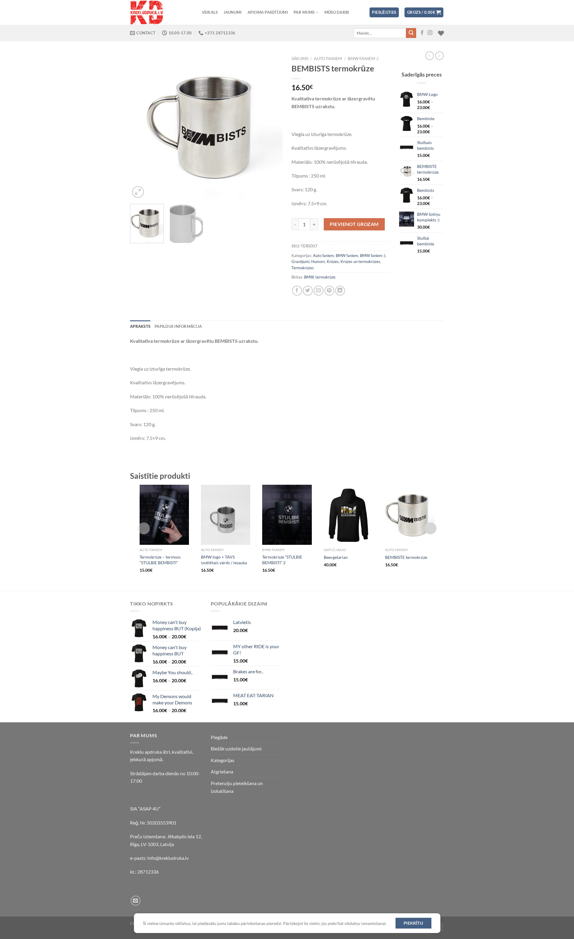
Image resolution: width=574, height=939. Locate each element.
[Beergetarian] (348, 515)
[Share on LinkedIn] (340, 291)
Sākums (299, 58)
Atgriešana (222, 771)
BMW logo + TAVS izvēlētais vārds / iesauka (224, 559)
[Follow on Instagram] (430, 33)
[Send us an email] (136, 901)
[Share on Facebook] (297, 291)
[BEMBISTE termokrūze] (409, 515)
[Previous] (140, 126)
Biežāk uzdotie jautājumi (236, 748)
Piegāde (219, 737)
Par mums (304, 12)
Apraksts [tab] (140, 326)
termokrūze (325, 277)
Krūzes (333, 261)
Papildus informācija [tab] (178, 326)
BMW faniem (347, 255)
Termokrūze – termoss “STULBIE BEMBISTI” (160, 559)
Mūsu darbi (336, 12)
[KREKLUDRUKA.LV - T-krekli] (160, 12)
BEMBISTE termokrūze (406, 557)
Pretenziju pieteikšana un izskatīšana (237, 787)
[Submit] (411, 33)
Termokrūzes (302, 267)
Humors (318, 261)
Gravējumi (300, 261)
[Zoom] (138, 192)
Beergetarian (336, 557)
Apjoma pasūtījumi (268, 12)
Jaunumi (233, 12)
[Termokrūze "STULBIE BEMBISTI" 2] (287, 515)
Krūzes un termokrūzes (360, 261)
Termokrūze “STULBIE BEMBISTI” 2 (282, 559)
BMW (309, 277)
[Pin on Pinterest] (329, 291)
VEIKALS (210, 12)
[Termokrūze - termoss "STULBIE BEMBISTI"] (164, 515)
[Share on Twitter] (308, 291)
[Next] (272, 126)
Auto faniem (328, 58)
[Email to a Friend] (318, 291)
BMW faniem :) (363, 58)
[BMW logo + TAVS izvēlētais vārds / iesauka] (225, 515)
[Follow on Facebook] (422, 33)
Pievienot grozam (354, 224)
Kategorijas (222, 760)
